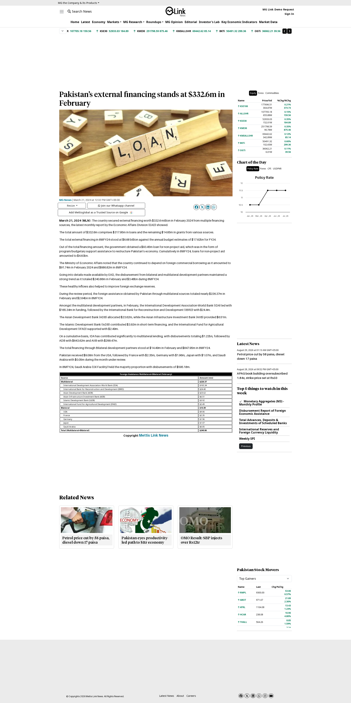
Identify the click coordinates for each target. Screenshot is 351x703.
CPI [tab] (269, 168)
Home (75, 22)
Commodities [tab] (272, 93)
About (180, 696)
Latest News (166, 696)
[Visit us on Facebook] (241, 695)
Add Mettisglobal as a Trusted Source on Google (99, 212)
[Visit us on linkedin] (253, 695)
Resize (71, 205)
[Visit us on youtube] (271, 695)
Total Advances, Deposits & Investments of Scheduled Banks (263, 421)
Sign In (289, 14)
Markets (113, 22)
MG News (65, 199)
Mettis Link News (153, 435)
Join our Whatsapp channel (117, 205)
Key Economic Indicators (239, 22)
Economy (98, 22)
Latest (85, 22)
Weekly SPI (247, 439)
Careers (191, 696)
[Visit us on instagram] (265, 695)
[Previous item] (284, 31)
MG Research (132, 22)
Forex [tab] (261, 93)
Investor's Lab (209, 22)
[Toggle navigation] (61, 11)
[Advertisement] (175, 60)
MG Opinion (174, 22)
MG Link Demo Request (278, 9)
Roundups (153, 22)
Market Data (268, 22)
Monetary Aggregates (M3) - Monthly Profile (261, 402)
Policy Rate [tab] (252, 168)
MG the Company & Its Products (77, 3)
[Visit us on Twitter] (247, 695)
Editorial (191, 22)
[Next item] (289, 31)
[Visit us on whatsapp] (259, 695)
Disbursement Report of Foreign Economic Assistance (262, 412)
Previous (246, 446)
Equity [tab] (253, 93)
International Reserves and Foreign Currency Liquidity (259, 430)
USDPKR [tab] (277, 168)
